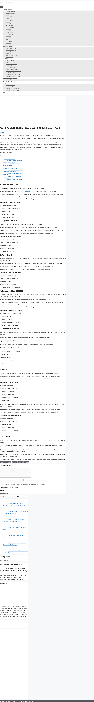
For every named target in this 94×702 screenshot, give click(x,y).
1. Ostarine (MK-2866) (9, 159)
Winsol (10, 41)
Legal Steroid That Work (7, 2)
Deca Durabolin (9, 25)
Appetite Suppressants (9, 81)
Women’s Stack (9, 57)
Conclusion (7, 181)
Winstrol (8, 39)
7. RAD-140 (6, 178)
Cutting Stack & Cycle (11, 50)
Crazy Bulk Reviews (10, 11)
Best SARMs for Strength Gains (13, 74)
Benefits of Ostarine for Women (14, 160)
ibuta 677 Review (10, 60)
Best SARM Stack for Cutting (13, 76)
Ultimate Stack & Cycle (11, 55)
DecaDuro (11, 27)
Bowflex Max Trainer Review (12, 88)
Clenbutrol (11, 20)
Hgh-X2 (10, 30)
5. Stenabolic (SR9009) (10, 171)
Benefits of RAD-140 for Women (14, 179)
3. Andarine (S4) (8, 165)
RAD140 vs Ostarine (10, 67)
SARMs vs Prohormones (11, 65)
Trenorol (11, 37)
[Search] (18, 496)
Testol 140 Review (10, 62)
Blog (4, 92)
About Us (5, 93)
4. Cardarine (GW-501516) (10, 168)
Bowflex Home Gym (10, 85)
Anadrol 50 (8, 43)
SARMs (5, 58)
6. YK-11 (6, 174)
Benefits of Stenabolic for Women (15, 173)
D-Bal (10, 23)
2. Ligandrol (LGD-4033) (10, 162)
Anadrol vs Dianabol (10, 13)
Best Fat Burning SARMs (11, 69)
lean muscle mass (25, 191)
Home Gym (6, 83)
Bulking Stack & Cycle (11, 48)
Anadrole (11, 44)
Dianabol (8, 22)
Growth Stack (9, 53)
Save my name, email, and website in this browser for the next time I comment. (24, 484)
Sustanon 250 (9, 32)
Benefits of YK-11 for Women (14, 176)
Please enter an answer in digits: (9, 487)
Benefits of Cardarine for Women (15, 170)
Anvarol (10, 16)
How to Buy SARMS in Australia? (13, 71)
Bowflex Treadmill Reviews (12, 90)
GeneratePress (29, 701)
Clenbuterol (8, 18)
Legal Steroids (7, 9)
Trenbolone (8, 36)
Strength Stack (9, 51)
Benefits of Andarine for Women (15, 167)
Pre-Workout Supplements (10, 78)
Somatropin (8, 29)
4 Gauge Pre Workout (11, 79)
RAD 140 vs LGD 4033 (11, 64)
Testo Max (11, 34)
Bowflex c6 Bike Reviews (12, 86)
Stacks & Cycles (7, 46)
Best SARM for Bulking (11, 72)
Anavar (7, 15)
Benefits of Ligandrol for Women (15, 163)
